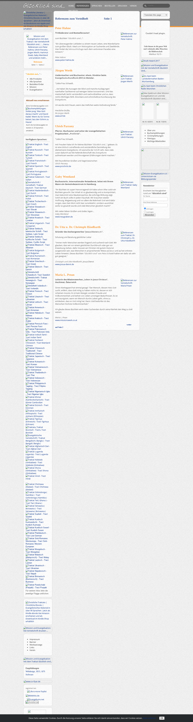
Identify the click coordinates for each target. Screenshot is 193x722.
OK (161, 718)
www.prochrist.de (63, 166)
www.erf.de (60, 116)
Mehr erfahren (149, 718)
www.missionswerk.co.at (66, 320)
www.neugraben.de (64, 216)
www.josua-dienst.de (64, 264)
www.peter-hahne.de (64, 60)
